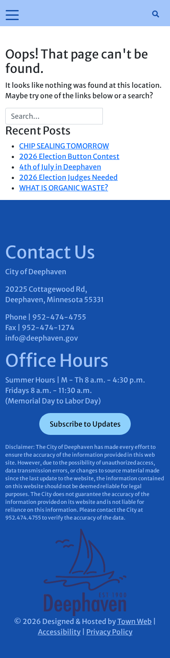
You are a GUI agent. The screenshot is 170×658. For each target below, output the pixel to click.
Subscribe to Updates (85, 424)
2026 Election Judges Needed (68, 177)
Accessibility (59, 631)
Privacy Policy (109, 631)
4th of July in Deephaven (60, 166)
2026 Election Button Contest (69, 156)
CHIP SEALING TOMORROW (64, 145)
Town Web (134, 621)
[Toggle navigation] (12, 14)
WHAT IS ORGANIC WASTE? (63, 187)
